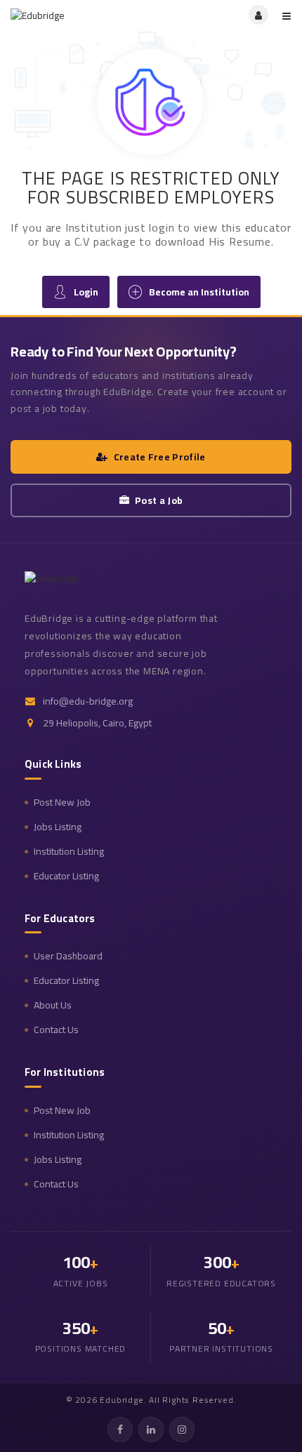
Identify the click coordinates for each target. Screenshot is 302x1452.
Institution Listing (69, 851)
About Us (53, 1005)
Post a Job (159, 500)
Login (86, 292)
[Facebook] (120, 1429)
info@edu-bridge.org (88, 701)
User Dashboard (68, 956)
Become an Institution (199, 292)
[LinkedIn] (151, 1429)
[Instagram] (182, 1429)
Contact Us (56, 1030)
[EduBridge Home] (74, 584)
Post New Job (62, 802)
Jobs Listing (57, 827)
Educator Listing (66, 876)
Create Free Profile (160, 457)
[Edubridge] (81, 14)
